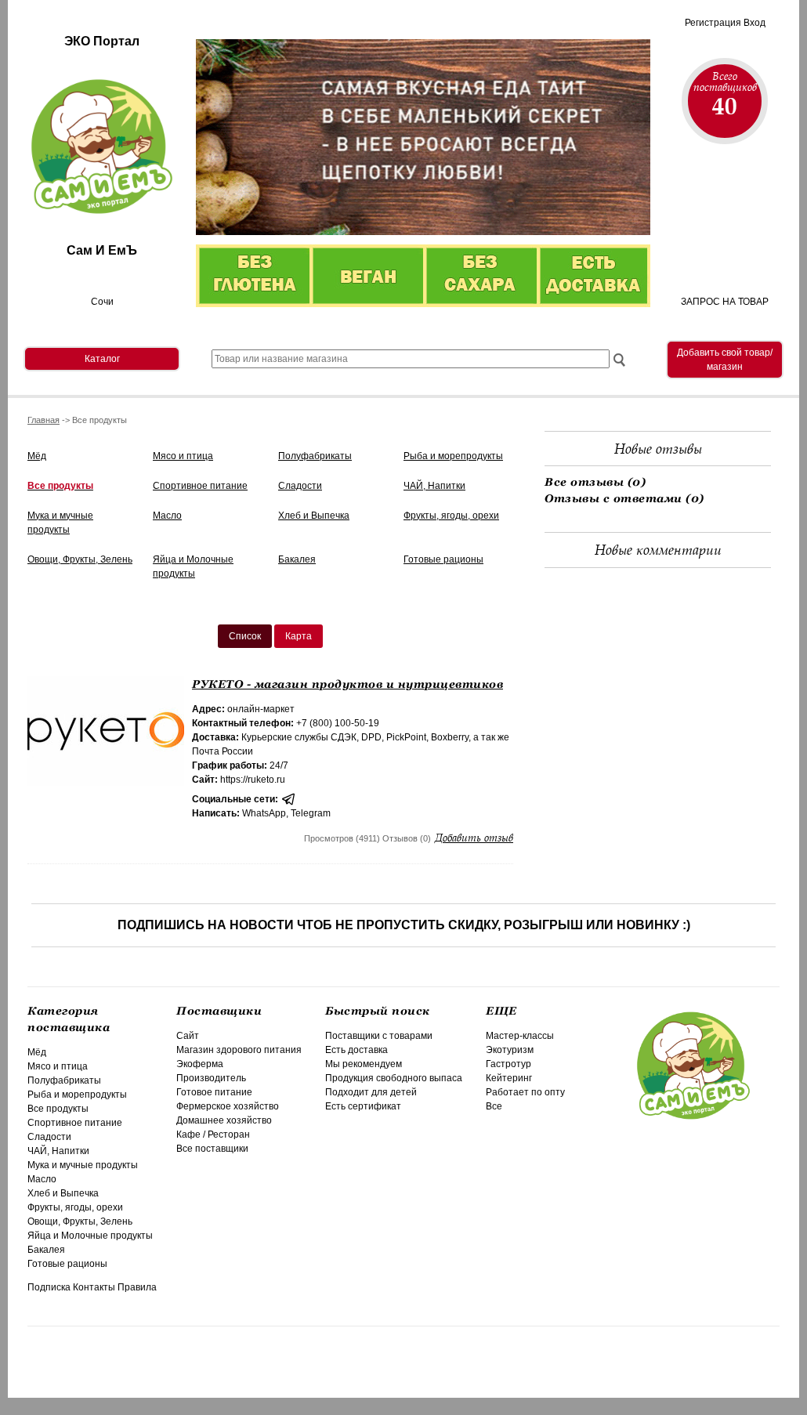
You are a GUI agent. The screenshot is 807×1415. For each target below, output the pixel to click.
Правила (137, 1287)
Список (245, 636)
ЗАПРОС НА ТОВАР (725, 301)
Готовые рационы (443, 559)
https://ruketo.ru (252, 779)
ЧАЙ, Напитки (434, 485)
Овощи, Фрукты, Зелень (79, 559)
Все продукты (60, 485)
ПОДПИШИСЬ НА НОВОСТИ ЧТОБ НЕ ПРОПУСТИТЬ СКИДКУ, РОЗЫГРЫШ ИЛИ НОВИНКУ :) (404, 925)
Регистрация (713, 22)
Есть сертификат (363, 1106)
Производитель (211, 1078)
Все (494, 1106)
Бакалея (297, 559)
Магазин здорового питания (239, 1049)
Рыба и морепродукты (453, 456)
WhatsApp (264, 813)
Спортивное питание (200, 485)
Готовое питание (214, 1092)
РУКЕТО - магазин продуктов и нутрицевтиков (347, 684)
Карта (298, 636)
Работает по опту (525, 1092)
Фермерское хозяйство (227, 1106)
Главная (43, 420)
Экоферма (199, 1064)
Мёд (36, 456)
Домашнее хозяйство (224, 1120)
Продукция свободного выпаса (393, 1078)
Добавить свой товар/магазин (725, 359)
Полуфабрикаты (315, 456)
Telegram (311, 813)
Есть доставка (356, 1049)
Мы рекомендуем (363, 1064)
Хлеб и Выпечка (313, 515)
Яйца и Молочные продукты (90, 1235)
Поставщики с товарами (378, 1035)
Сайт (187, 1035)
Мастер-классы (520, 1035)
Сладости (300, 485)
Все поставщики (212, 1148)
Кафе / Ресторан (213, 1134)
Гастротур (508, 1064)
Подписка (49, 1287)
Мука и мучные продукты (82, 1165)
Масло (167, 515)
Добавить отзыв (474, 837)
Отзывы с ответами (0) (624, 498)
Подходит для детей (371, 1092)
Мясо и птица (183, 456)
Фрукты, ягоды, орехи (451, 515)
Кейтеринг (509, 1078)
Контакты (94, 1287)
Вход (754, 22)
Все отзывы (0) (595, 482)
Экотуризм (510, 1049)
